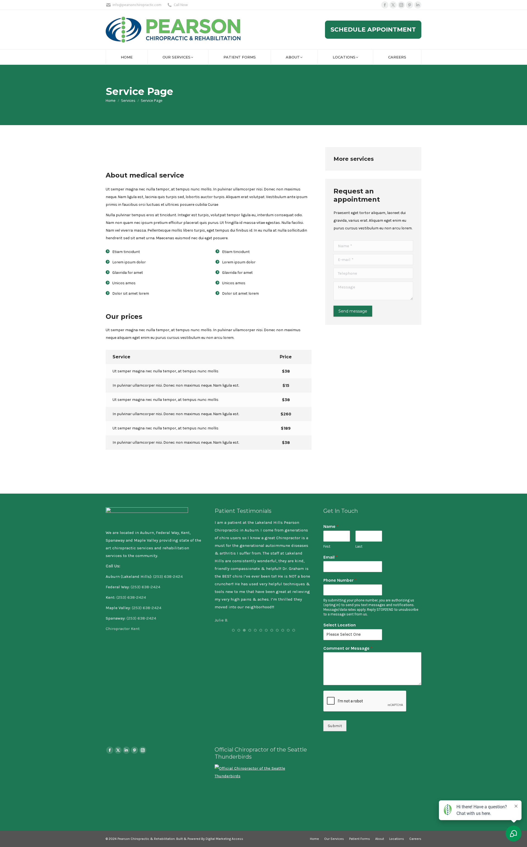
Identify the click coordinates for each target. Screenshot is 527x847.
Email (330, 557)
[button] (233, 630)
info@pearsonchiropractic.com (137, 5)
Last (358, 546)
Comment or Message (347, 648)
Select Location (339, 624)
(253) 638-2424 (168, 576)
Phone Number (340, 580)
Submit (335, 725)
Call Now (181, 5)
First (326, 546)
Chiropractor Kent (123, 628)
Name (330, 526)
